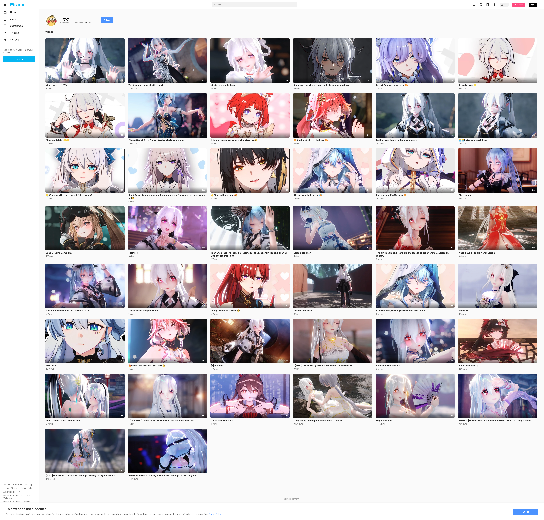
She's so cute (466, 195)
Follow (106, 20)
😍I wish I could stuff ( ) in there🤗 (146, 365)
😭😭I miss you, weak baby (473, 140)
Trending (14, 32)
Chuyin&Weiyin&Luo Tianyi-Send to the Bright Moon (156, 140)
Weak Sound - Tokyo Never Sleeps (477, 253)
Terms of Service (11, 488)
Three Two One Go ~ (222, 420)
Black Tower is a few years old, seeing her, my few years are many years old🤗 (166, 196)
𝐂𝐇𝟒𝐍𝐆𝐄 (133, 253)
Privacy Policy (27, 488)
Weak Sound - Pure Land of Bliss (63, 420)
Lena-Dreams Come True (59, 253)
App (505, 5)
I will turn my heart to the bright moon (396, 140)
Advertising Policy (11, 492)
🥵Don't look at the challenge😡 (311, 140)
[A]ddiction (217, 365)
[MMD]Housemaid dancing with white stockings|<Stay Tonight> (162, 475)
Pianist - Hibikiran (303, 310)
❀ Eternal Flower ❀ (469, 365)
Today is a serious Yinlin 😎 (225, 310)
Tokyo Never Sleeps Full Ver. (143, 310)
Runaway (463, 310)
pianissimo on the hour (223, 85)
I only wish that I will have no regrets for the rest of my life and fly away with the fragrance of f (249, 254)
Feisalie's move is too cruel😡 (392, 85)
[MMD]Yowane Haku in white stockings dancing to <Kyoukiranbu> (80, 475)
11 (72, 23)
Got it (526, 511)
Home (13, 12)
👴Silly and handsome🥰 (224, 195)
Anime (13, 19)
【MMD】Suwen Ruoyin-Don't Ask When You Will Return (323, 365)
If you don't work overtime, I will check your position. (321, 85)
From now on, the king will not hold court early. (401, 310)
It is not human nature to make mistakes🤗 (234, 140)
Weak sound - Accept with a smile (146, 85)
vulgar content (384, 420)
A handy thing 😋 (467, 85)
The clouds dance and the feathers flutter (68, 310)
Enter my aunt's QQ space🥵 (391, 195)
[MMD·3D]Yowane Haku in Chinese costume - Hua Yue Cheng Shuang (495, 420)
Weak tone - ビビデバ (57, 85)
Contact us (18, 484)
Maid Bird (51, 365)
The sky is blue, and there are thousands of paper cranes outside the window (413, 254)
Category (14, 39)
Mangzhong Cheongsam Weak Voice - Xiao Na (318, 420)
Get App (28, 484)
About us (7, 484)
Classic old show (302, 253)
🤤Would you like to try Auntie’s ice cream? (69, 195)
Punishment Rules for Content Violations (17, 496)
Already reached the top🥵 (308, 195)
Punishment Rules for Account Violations (17, 503)
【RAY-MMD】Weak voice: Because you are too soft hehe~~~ (161, 420)
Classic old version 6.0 (388, 365)
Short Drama (16, 26)
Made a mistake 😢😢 (57, 140)
